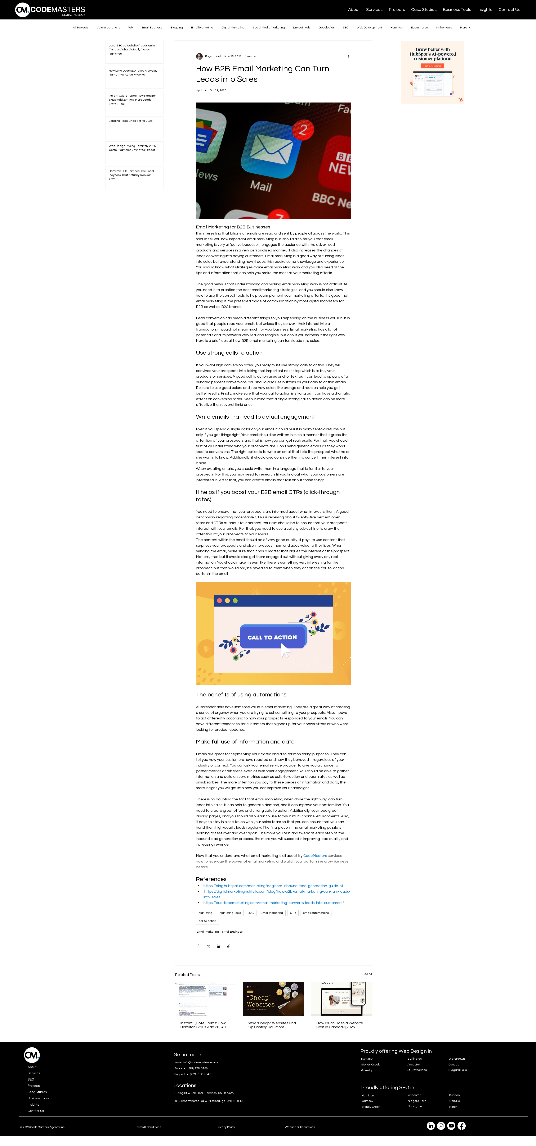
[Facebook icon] (461, 1126)
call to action (207, 921)
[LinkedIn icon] (431, 1126)
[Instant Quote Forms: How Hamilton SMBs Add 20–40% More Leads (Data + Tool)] (205, 999)
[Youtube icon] (451, 1126)
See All (367, 974)
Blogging (176, 27)
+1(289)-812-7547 (199, 1074)
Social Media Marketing (269, 27)
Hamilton (396, 27)
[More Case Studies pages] (49, 1092)
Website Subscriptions (300, 1127)
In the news (444, 27)
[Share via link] (229, 946)
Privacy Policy (226, 1127)
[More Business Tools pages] (51, 1098)
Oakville (454, 1101)
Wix (130, 27)
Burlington (415, 1058)
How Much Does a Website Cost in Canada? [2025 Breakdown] (339, 1025)
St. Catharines (417, 1070)
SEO (345, 27)
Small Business (152, 27)
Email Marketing (202, 27)
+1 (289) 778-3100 (196, 1068)
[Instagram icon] (441, 1126)
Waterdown (457, 1058)
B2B (251, 912)
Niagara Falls (457, 1070)
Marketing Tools (230, 912)
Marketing (206, 912)
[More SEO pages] (36, 1079)
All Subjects (80, 27)
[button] (374, 9)
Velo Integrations (108, 27)
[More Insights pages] (41, 1104)
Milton (453, 1106)
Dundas (453, 1064)
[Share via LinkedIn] (218, 946)
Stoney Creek (370, 1064)
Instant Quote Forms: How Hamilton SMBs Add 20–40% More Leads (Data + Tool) (204, 1025)
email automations (316, 912)
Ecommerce (419, 27)
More (463, 27)
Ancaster (413, 1064)
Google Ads (327, 27)
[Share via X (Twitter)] (208, 946)
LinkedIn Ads (301, 27)
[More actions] (348, 56)
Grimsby (366, 1070)
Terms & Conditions (148, 1127)
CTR (293, 912)
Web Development (369, 27)
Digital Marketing (233, 27)
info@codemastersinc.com (201, 1062)
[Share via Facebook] (198, 946)
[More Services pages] (42, 1073)
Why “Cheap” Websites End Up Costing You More (272, 1025)
